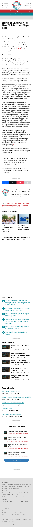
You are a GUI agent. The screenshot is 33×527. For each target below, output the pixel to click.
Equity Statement (9, 486)
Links (25, 492)
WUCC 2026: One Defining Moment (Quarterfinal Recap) (17, 328)
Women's (21, 207)
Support (9, 508)
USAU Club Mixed (24, 349)
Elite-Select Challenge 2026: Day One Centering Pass (17, 315)
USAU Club (10, 203)
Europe (29, 11)
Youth (23, 11)
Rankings (9, 14)
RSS (24, 514)
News (3, 14)
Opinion (5, 494)
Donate (26, 484)
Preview (19, 494)
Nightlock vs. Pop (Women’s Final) (18, 369)
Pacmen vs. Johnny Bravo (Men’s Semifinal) (20, 362)
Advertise (8, 484)
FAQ (13, 508)
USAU (16, 207)
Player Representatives (8, 207)
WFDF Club (13, 399)
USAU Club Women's (11, 205)
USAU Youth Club (13, 405)
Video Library (16, 488)
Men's (22, 205)
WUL (18, 501)
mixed (26, 205)
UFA (11, 501)
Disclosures (20, 484)
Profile (24, 494)
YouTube (4, 512)
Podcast (14, 494)
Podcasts (15, 14)
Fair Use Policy (18, 486)
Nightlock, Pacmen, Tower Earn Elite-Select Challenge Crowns (18, 309)
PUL (14, 501)
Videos (22, 14)
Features (4, 492)
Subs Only (28, 14)
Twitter (22, 512)
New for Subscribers (13, 506)
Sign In (28, 3)
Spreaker (14, 514)
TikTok (3, 514)
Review (13, 496)
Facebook (10, 512)
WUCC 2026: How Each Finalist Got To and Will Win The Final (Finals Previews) (17, 321)
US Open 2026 (7, 408)
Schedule (5, 3)
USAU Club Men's (17, 203)
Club (11, 11)
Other (9, 494)
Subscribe (27, 6)
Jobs (25, 486)
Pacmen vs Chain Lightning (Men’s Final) (20, 354)
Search (28, 8)
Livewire (23, 31)
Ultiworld (16, 31)
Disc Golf (5, 8)
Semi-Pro (5, 11)
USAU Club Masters (14, 416)
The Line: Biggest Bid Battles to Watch (16, 333)
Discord (5, 6)
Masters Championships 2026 (12, 414)
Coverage (15, 492)
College (16, 11)
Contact (14, 484)
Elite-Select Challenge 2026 (11, 391)
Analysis (9, 492)
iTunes (19, 514)
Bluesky (27, 512)
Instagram (16, 512)
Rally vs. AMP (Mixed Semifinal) (19, 377)
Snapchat (9, 514)
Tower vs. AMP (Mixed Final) (20, 347)
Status (10, 488)
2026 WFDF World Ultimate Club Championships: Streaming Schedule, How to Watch (18, 303)
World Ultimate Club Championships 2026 (16, 397)
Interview (21, 492)
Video (28, 31)
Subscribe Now (16, 460)
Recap (9, 496)
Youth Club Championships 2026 (13, 403)
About (3, 484)
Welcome (4, 506)
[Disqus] (16, 267)
